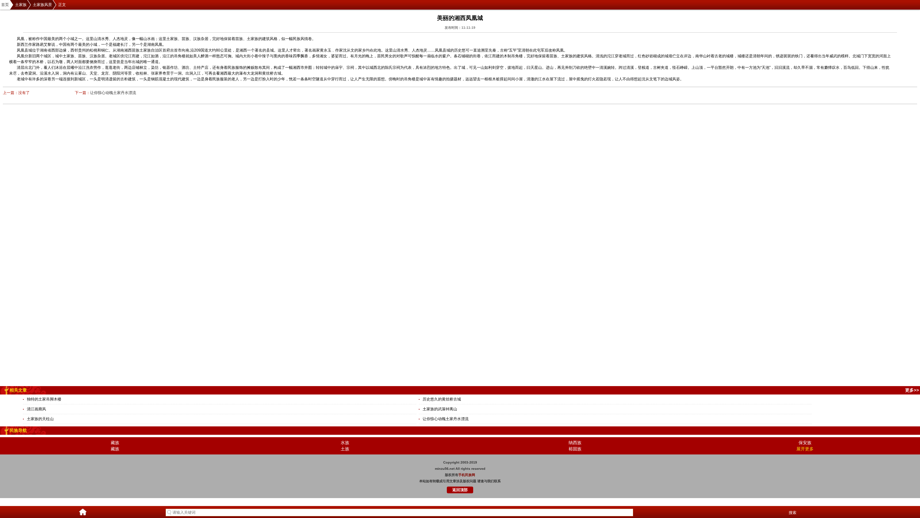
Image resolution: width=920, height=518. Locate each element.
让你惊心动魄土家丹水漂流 (113, 93)
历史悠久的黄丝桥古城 (442, 399)
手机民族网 (466, 475)
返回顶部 (460, 490)
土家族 (21, 5)
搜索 (792, 513)
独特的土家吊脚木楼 (44, 399)
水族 (345, 442)
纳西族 (575, 442)
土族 (345, 449)
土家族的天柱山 (40, 419)
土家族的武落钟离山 (440, 409)
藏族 (115, 442)
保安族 (805, 442)
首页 (5, 5)
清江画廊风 (36, 409)
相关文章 (18, 390)
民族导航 (18, 430)
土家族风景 (42, 5)
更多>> (912, 390)
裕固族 (575, 449)
